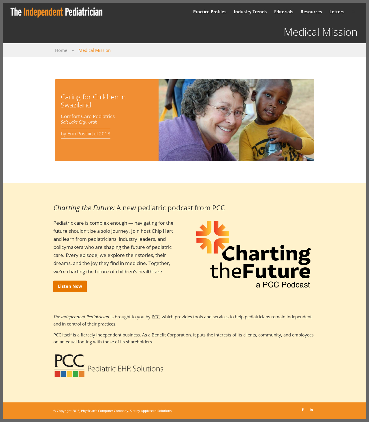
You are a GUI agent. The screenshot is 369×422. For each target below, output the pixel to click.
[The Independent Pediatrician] (56, 11)
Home (61, 50)
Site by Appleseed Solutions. (151, 410)
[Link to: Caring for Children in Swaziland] (236, 120)
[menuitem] (209, 11)
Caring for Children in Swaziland (93, 100)
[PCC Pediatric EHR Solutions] (108, 366)
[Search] (353, 11)
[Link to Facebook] (302, 409)
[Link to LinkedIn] (311, 409)
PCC (155, 316)
